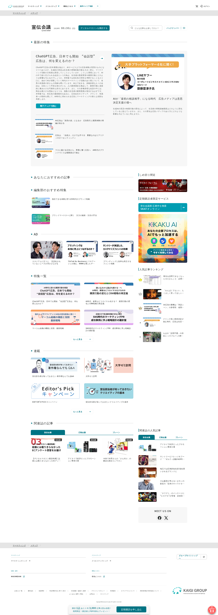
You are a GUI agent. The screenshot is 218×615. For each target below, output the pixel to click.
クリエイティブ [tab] (51, 6)
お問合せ (93, 594)
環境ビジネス (96, 576)
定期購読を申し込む (131, 609)
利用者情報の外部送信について (150, 591)
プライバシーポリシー (99, 591)
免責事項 (43, 591)
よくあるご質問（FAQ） (78, 594)
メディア (34, 13)
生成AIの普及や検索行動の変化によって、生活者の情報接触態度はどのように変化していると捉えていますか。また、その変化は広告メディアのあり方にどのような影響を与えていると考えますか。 (147, 111)
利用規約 (114, 591)
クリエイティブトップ (100, 561)
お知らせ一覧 (19, 591)
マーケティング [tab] (33, 6)
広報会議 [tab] (82, 432)
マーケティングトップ (19, 561)
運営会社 (32, 591)
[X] (166, 517)
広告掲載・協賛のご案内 (79, 591)
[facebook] (159, 517)
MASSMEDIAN (16, 576)
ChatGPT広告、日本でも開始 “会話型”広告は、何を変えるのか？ (65, 58)
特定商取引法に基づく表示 (59, 591)
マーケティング (19, 13)
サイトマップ (104, 594)
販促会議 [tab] (48, 432)
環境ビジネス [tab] (68, 6)
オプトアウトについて (129, 591)
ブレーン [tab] (116, 432)
